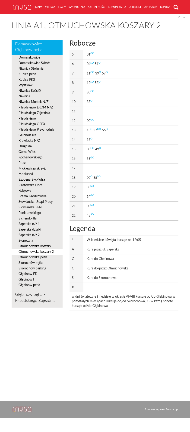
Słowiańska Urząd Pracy (36, 202)
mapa (38, 7)
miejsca (50, 7)
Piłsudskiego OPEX (32, 124)
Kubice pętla (27, 74)
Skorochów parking (32, 268)
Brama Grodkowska (33, 196)
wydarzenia (77, 7)
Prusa (22, 163)
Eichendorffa (28, 218)
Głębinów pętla (29, 285)
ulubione (135, 7)
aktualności (96, 7)
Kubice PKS (27, 79)
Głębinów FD (28, 274)
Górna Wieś (27, 152)
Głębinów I (26, 279)
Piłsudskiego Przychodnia (36, 129)
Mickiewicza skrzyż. (32, 168)
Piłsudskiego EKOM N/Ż (36, 107)
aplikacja (150, 7)
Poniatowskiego (30, 213)
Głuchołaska (27, 135)
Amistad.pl (171, 409)
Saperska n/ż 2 (29, 235)
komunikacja (117, 7)
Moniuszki (26, 174)
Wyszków (25, 85)
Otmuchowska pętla (33, 257)
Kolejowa (25, 190)
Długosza (25, 146)
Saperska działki (30, 229)
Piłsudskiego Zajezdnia (34, 113)
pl (179, 17)
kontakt (166, 7)
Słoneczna (26, 240)
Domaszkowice (29, 57)
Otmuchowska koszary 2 (36, 251)
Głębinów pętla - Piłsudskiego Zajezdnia (35, 298)
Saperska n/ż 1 (29, 224)
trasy (62, 7)
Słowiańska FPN (30, 207)
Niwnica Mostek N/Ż (33, 102)
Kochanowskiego (30, 157)
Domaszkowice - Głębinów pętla (30, 47)
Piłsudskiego (27, 118)
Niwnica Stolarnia (31, 68)
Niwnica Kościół (30, 91)
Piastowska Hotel (31, 185)
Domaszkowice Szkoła (34, 63)
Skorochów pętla (31, 263)
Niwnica (24, 96)
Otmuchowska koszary (35, 246)
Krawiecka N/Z (29, 140)
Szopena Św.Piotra (32, 179)
